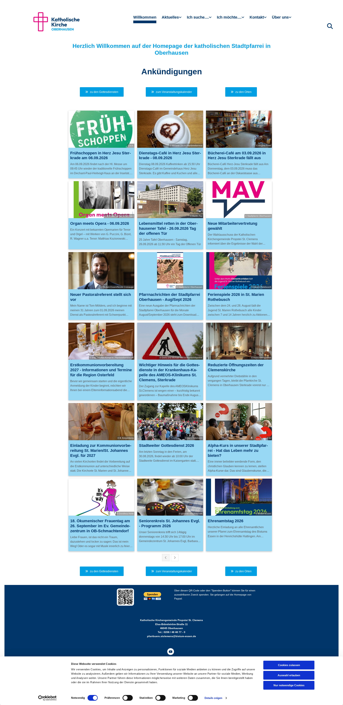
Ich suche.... (198, 17)
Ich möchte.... (229, 17)
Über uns (280, 17)
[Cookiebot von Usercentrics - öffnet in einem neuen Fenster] (47, 698)
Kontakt (257, 17)
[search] (330, 26)
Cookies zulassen (289, 665)
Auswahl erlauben (289, 675)
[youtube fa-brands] (170, 651)
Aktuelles (170, 17)
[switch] (128, 698)
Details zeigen (213, 697)
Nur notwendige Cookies (289, 685)
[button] (102, 92)
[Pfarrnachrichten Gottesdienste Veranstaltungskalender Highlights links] (181, 18)
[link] (171, 18)
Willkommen (144, 17)
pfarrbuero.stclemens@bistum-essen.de (171, 636)
